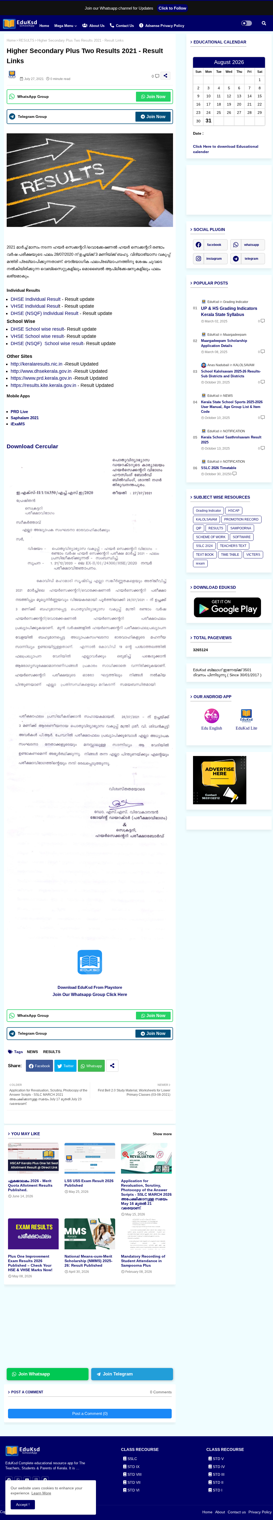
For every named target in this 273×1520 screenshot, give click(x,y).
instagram (214, 259)
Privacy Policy (260, 1512)
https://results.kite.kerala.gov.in (43, 385)
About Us (96, 26)
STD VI (132, 1490)
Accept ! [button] (23, 1504)
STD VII (133, 1482)
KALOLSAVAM (206, 519)
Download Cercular (33, 446)
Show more (162, 1134)
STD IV (218, 1467)
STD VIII (134, 1474)
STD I (217, 1490)
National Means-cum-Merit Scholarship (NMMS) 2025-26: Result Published (89, 1260)
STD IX (132, 1467)
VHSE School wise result (37, 336)
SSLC (131, 1459)
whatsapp (251, 245)
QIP (198, 528)
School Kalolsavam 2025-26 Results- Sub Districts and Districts (231, 373)
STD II (217, 1482)
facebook (214, 245)
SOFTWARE (242, 537)
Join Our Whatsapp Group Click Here (90, 994)
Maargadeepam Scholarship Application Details (224, 343)
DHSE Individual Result (36, 299)
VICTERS (253, 555)
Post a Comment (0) (90, 1413)
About (220, 1512)
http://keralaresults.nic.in (36, 364)
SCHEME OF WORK (211, 537)
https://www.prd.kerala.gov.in (41, 378)
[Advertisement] (93, 1328)
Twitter (68, 1066)
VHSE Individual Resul (35, 306)
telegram (251, 259)
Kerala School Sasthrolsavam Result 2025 (231, 439)
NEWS (32, 1052)
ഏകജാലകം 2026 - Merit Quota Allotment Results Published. (30, 1185)
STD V (218, 1459)
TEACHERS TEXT (233, 546)
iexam (200, 563)
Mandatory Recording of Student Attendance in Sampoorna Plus (143, 1260)
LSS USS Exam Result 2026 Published (89, 1183)
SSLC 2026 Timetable (218, 468)
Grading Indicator (208, 511)
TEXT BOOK (205, 555)
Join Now (155, 96)
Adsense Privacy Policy (164, 26)
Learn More (41, 1493)
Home (44, 26)
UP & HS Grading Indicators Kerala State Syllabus (229, 311)
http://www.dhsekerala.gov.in (41, 371)
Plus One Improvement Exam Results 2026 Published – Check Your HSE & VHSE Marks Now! (30, 1263)
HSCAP (233, 511)
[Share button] (112, 1066)
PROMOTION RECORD (241, 519)
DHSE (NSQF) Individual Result (45, 313)
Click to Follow (172, 8)
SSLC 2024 (204, 546)
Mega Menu (63, 26)
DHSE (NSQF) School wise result (47, 343)
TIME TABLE (230, 555)
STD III (218, 1474)
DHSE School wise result (37, 329)
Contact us (124, 26)
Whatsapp (94, 1066)
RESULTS (26, 40)
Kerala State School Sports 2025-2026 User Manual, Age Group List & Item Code (232, 407)
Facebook (42, 1066)
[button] (264, 23)
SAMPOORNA (240, 528)
